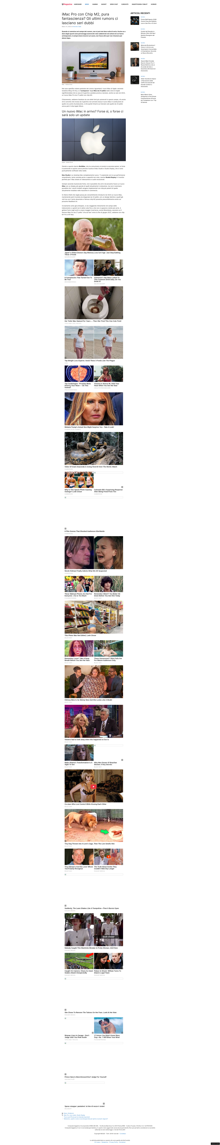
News (87, 4)
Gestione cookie (215, 1143)
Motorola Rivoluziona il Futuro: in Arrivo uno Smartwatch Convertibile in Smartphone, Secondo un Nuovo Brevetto (148, 49)
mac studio (73, 1115)
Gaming (95, 4)
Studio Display (81, 1115)
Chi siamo (97, 1142)
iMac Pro (66, 1115)
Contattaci (123, 1133)
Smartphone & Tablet (139, 4)
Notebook (71, 1113)
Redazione (105, 1142)
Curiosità (124, 4)
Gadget (104, 4)
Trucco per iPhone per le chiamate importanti (77, 1117)
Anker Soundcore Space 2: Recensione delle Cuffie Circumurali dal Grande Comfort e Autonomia (148, 82)
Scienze (153, 4)
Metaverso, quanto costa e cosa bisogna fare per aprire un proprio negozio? (86, 1119)
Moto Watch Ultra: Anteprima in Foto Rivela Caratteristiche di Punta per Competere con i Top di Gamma (148, 98)
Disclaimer (122, 1142)
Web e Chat (114, 4)
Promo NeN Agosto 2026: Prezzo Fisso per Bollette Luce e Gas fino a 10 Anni (149, 21)
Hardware (78, 4)
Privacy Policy (113, 1142)
